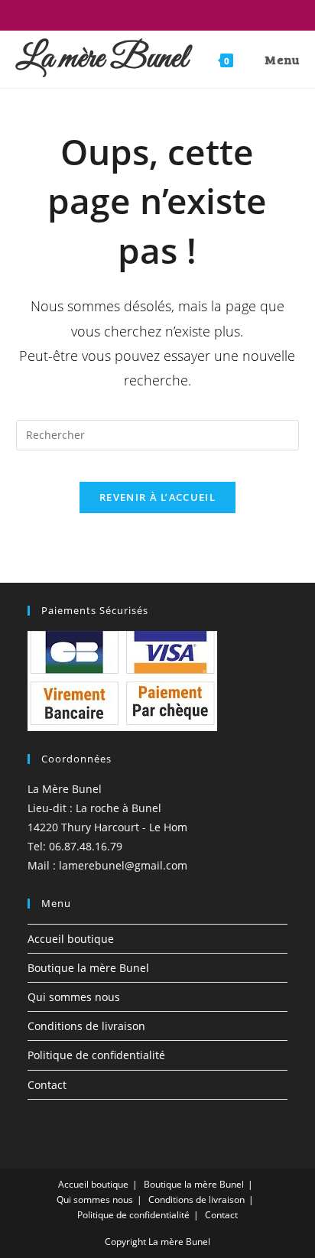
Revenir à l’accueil (157, 497)
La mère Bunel (101, 58)
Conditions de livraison (86, 1026)
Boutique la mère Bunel (88, 968)
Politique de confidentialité (96, 1055)
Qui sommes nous (74, 997)
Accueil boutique (71, 938)
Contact (47, 1085)
